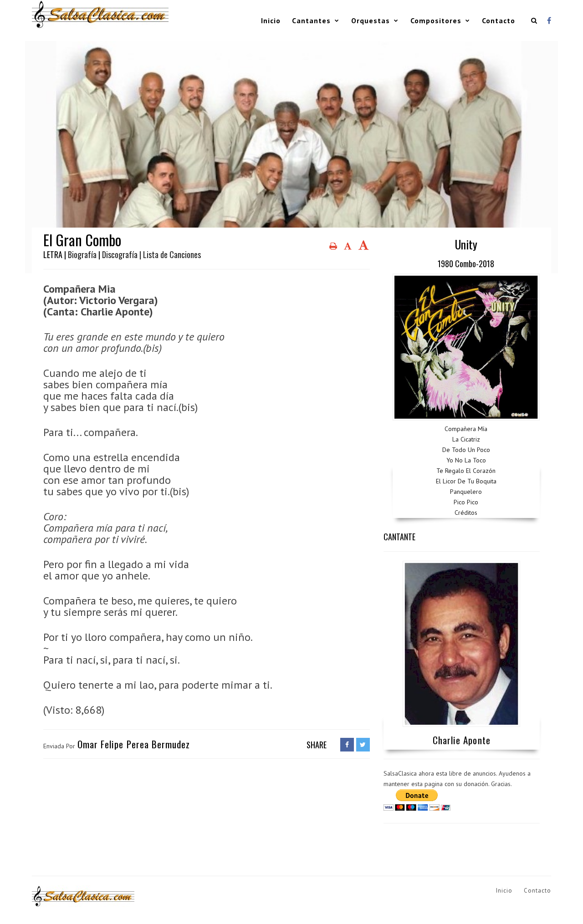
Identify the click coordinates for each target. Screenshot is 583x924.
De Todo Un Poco (466, 450)
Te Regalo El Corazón (466, 471)
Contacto (498, 20)
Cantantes (311, 20)
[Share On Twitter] (363, 745)
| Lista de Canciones (170, 254)
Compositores (435, 20)
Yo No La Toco (466, 460)
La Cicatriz (466, 439)
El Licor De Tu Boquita (466, 481)
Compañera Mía (466, 429)
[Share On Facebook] (347, 745)
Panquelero (466, 491)
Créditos (466, 512)
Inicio (271, 20)
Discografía (120, 254)
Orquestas (370, 20)
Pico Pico (466, 502)
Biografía (82, 254)
